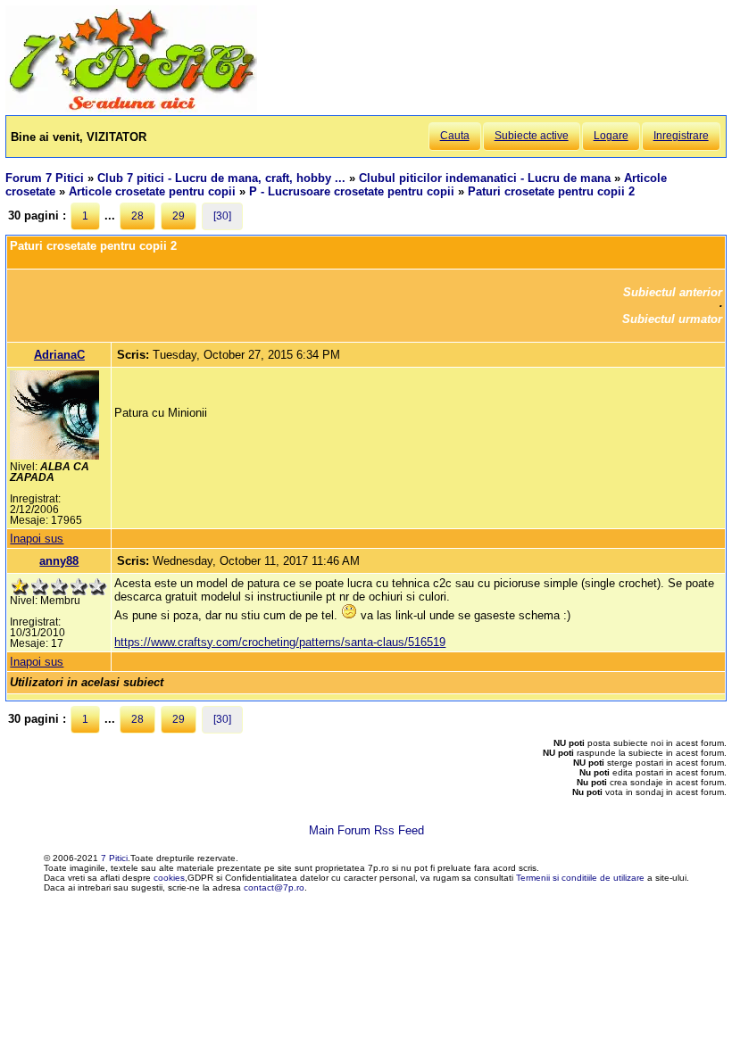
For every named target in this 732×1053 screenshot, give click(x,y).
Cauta (455, 135)
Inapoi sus (36, 538)
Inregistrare (681, 135)
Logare (611, 135)
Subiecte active (532, 135)
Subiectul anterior (672, 292)
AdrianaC (59, 354)
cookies (169, 878)
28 (137, 216)
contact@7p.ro (274, 887)
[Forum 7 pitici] (131, 108)
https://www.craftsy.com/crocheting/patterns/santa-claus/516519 (279, 642)
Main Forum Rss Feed (366, 830)
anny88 (59, 561)
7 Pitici (114, 858)
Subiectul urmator (672, 319)
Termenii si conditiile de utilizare (580, 878)
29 (178, 216)
